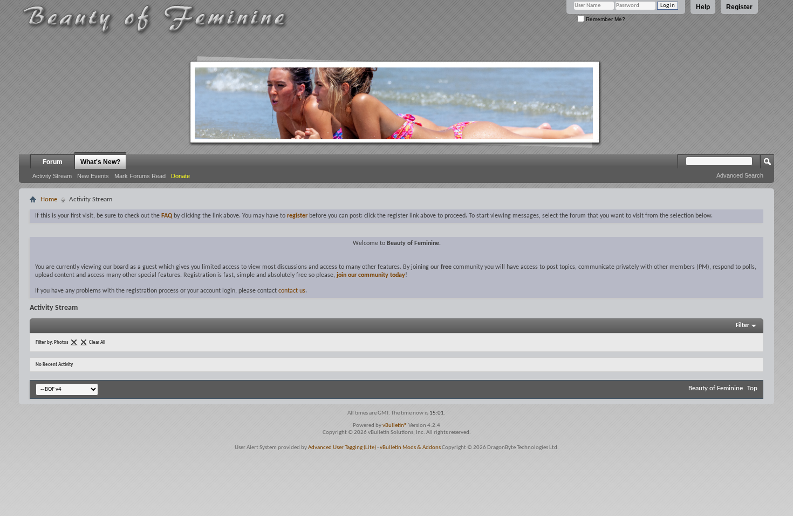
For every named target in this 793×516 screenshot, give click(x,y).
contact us (291, 291)
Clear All (97, 342)
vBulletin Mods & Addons (410, 448)
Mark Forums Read (140, 176)
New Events (93, 176)
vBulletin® (394, 426)
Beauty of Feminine (715, 388)
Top (752, 388)
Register (739, 7)
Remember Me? (604, 19)
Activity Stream (52, 176)
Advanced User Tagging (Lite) (342, 448)
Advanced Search (739, 175)
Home (48, 199)
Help (703, 7)
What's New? (100, 162)
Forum (53, 162)
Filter (742, 326)
